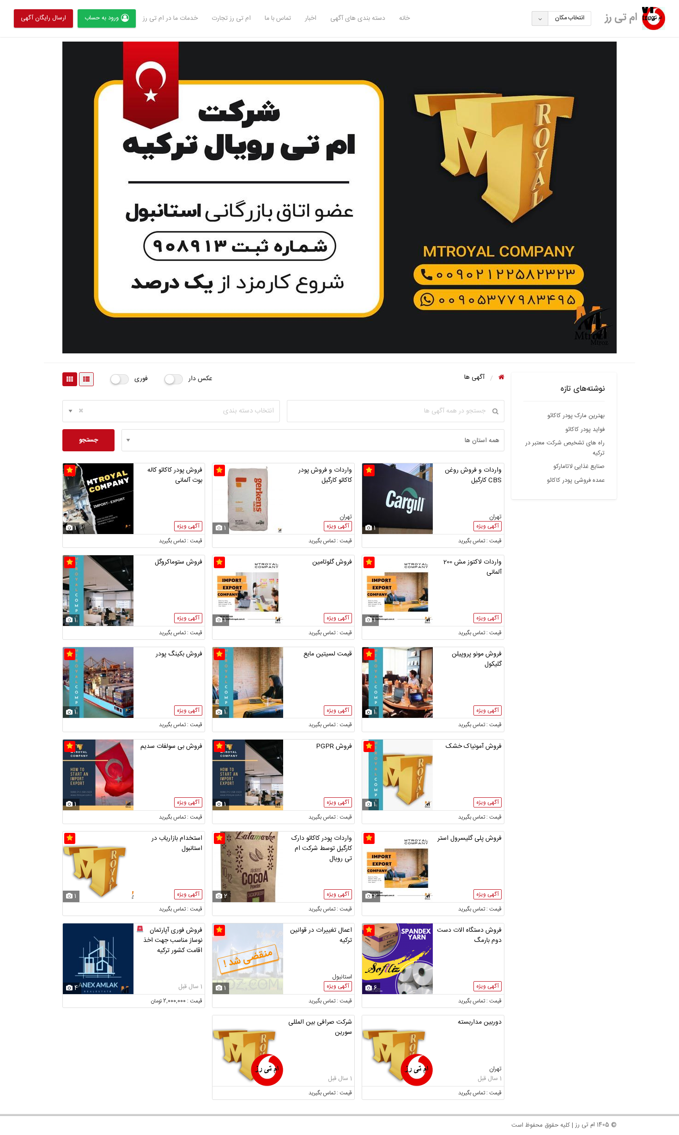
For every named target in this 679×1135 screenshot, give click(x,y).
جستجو (88, 440)
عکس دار (200, 378)
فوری (141, 378)
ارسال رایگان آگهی (43, 18)
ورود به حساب (102, 18)
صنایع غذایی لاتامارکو (579, 466)
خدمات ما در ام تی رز (170, 18)
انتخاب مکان (569, 18)
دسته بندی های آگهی (357, 18)
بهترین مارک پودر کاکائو (576, 416)
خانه (404, 18)
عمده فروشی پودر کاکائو (576, 480)
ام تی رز (621, 17)
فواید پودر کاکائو (585, 430)
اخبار (310, 18)
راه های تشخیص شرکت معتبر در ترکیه (565, 448)
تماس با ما (278, 18)
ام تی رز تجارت (231, 18)
